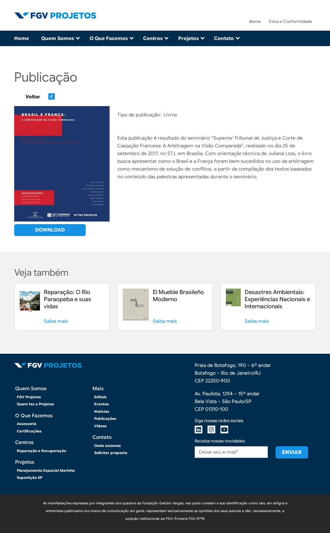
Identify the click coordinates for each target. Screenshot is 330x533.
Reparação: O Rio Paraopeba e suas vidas (67, 299)
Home (21, 38)
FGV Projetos (29, 397)
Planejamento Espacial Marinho (46, 470)
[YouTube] (224, 429)
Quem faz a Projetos (35, 404)
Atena (254, 21)
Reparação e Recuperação (41, 451)
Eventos (101, 404)
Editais (100, 397)
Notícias (101, 411)
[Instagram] (211, 429)
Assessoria (26, 423)
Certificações (29, 431)
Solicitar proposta (110, 452)
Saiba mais (56, 321)
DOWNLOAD (50, 230)
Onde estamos (107, 445)
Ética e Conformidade (290, 21)
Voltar (32, 97)
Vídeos (100, 426)
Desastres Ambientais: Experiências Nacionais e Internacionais (277, 299)
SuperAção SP (29, 477)
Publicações (105, 418)
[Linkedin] (198, 429)
